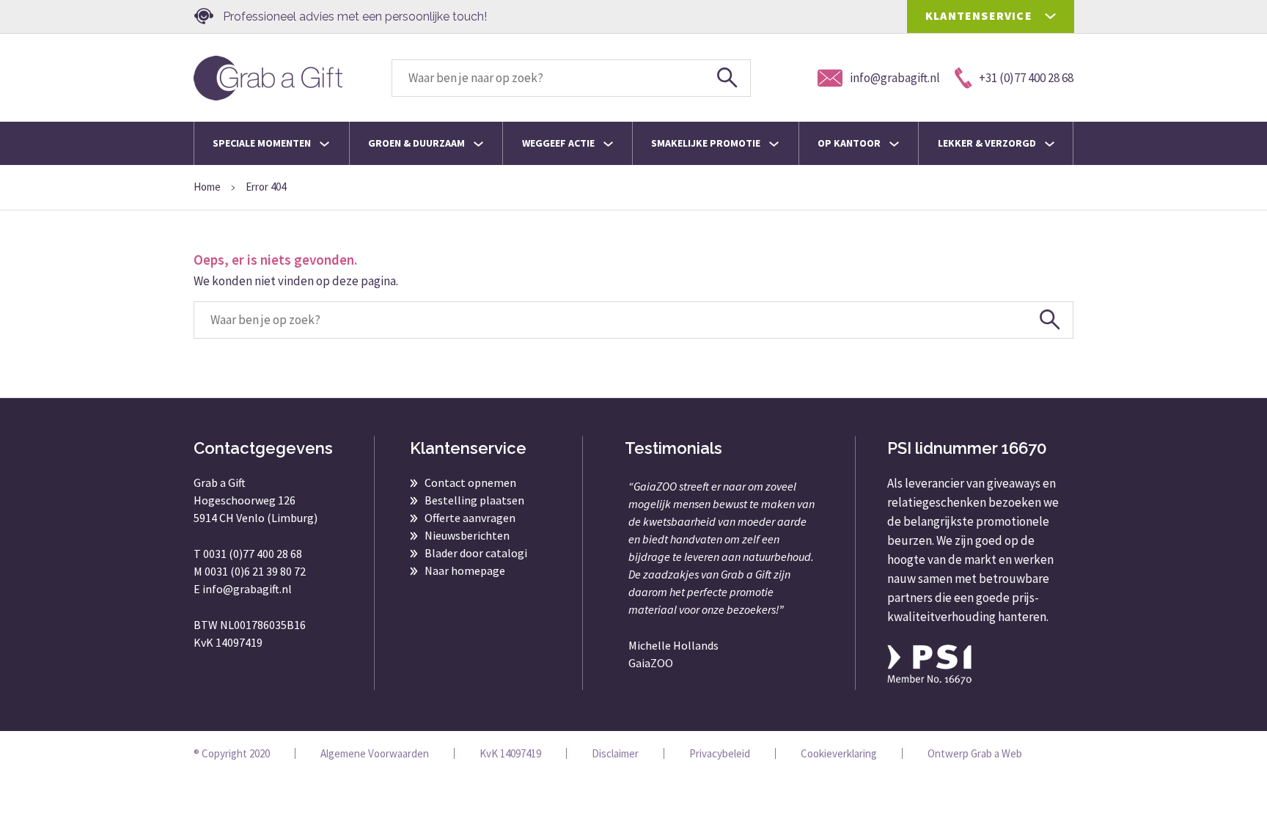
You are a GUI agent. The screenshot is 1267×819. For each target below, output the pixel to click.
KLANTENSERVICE (978, 15)
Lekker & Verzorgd (988, 143)
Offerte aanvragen (470, 517)
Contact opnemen (470, 482)
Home (207, 187)
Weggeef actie (559, 143)
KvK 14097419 (510, 753)
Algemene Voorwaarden (374, 753)
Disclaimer (615, 753)
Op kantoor (850, 143)
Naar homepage (465, 570)
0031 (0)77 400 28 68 (252, 553)
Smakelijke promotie (707, 143)
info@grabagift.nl (247, 588)
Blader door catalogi (476, 553)
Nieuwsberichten (467, 535)
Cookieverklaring (839, 753)
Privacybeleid (719, 753)
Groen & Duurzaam (417, 143)
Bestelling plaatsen (474, 500)
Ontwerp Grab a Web (975, 753)
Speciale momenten (263, 143)
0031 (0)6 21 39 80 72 (255, 571)
